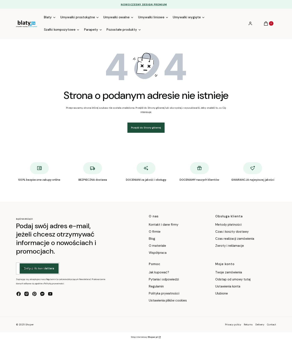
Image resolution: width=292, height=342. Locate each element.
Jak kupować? (159, 272)
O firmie (155, 231)
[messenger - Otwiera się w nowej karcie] (42, 293)
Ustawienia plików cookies (168, 300)
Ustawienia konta (227, 286)
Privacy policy (233, 324)
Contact (271, 324)
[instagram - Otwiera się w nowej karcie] (26, 293)
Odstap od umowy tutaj (233, 279)
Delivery (259, 324)
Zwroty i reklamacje (229, 246)
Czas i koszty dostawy (232, 231)
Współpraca (158, 253)
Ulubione (221, 293)
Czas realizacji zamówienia (234, 239)
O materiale (157, 246)
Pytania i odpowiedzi (164, 279)
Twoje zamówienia (228, 272)
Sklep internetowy (144, 337)
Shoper (29, 324)
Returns (248, 324)
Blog (152, 239)
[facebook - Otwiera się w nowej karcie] (18, 293)
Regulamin (156, 286)
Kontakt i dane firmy (163, 224)
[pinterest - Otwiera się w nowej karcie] (34, 293)
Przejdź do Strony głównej (146, 127)
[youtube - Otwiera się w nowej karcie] (50, 293)
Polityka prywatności (164, 293)
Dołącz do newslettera (39, 268)
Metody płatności (228, 224)
